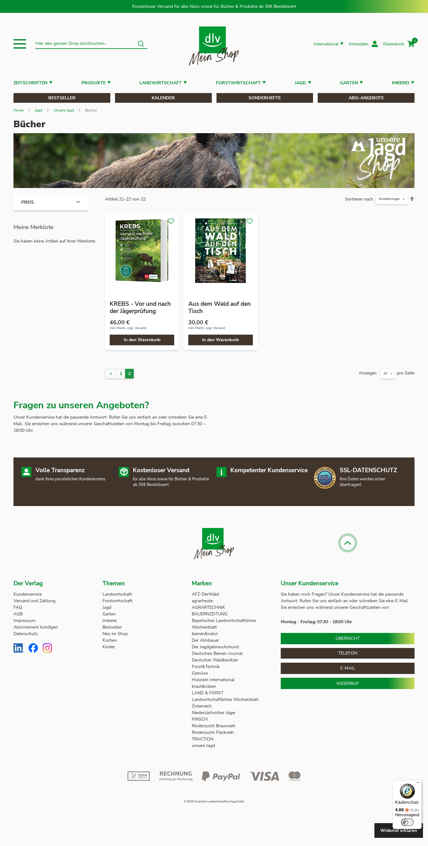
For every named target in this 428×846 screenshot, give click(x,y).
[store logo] (213, 44)
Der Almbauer (205, 640)
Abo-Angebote (366, 98)
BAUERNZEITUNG (209, 614)
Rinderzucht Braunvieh (214, 726)
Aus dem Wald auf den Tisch (219, 307)
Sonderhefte (264, 98)
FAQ (17, 607)
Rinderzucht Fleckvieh (213, 732)
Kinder (108, 647)
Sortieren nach (359, 199)
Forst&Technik (206, 667)
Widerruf (347, 684)
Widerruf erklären (398, 830)
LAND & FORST (208, 693)
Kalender (163, 98)
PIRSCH (200, 719)
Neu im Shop (115, 634)
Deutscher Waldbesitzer (215, 660)
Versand (140, 328)
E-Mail (347, 668)
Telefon (347, 653)
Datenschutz (25, 634)
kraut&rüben (204, 686)
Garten (349, 83)
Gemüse (200, 673)
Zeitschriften (30, 83)
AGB (18, 614)
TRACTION (202, 739)
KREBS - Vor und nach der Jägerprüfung (140, 307)
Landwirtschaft (160, 83)
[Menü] (418, 784)
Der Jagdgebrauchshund (215, 647)
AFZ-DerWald (205, 594)
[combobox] (91, 44)
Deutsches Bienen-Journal (217, 653)
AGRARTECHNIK (208, 607)
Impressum (24, 621)
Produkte (93, 83)
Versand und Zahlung (34, 601)
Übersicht (348, 638)
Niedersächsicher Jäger (214, 713)
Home (18, 110)
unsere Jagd (203, 746)
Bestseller (62, 98)
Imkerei (400, 83)
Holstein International (214, 680)
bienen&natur (205, 634)
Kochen (109, 640)
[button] (19, 44)
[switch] (407, 822)
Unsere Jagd (64, 110)
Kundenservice (27, 594)
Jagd (300, 83)
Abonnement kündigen (35, 627)
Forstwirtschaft (238, 83)
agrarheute (202, 601)
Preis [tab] (27, 202)
